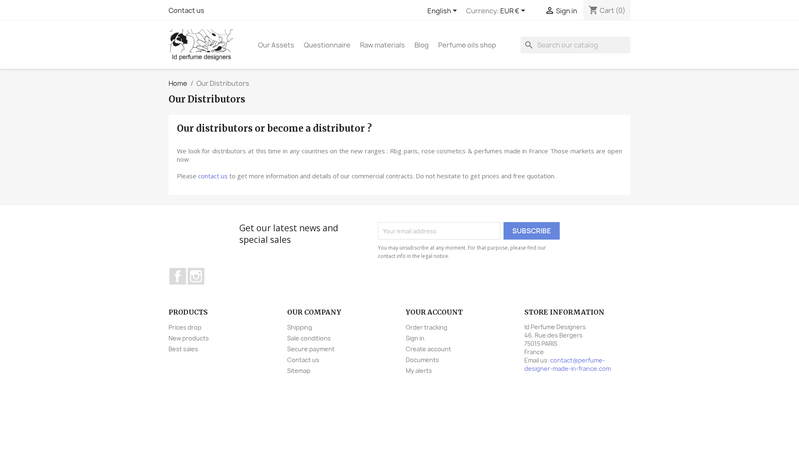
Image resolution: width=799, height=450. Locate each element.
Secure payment (311, 349)
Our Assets (276, 45)
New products (189, 338)
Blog (421, 45)
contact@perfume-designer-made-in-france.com (567, 364)
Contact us (186, 10)
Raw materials (382, 45)
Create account (428, 349)
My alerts (419, 371)
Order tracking (426, 327)
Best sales (183, 349)
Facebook (177, 276)
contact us (213, 176)
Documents (422, 360)
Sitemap (298, 371)
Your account (434, 312)
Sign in (415, 338)
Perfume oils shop (467, 45)
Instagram (196, 276)
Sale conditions (309, 338)
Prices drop (185, 327)
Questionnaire (327, 45)
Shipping (299, 327)
